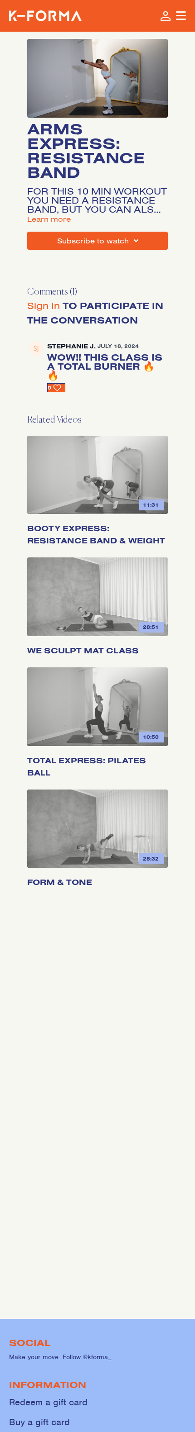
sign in (43, 305)
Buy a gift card (39, 1422)
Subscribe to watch (93, 240)
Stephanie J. (71, 346)
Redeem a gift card (48, 1402)
